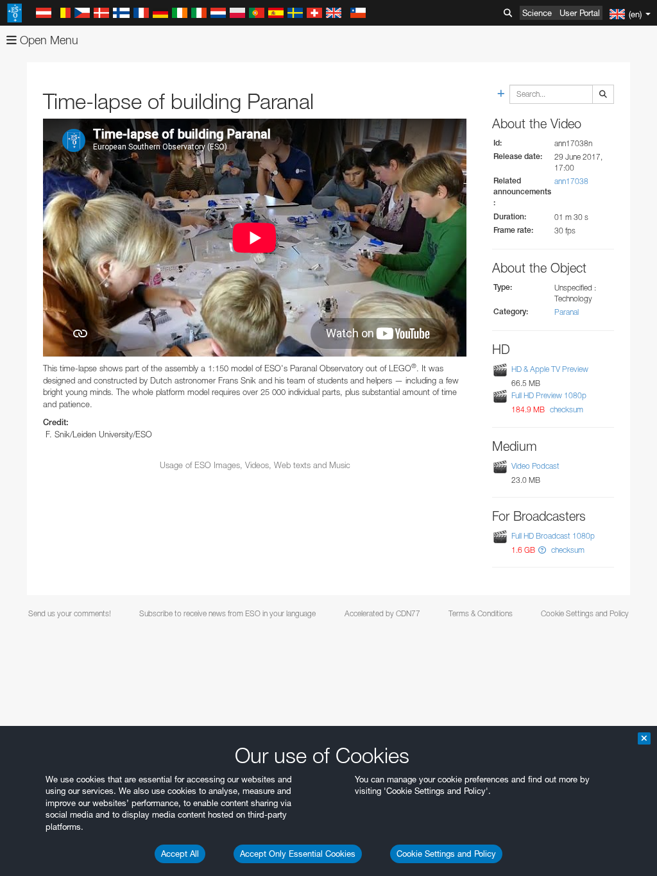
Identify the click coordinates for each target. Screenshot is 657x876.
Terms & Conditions (480, 613)
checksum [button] (565, 409)
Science (537, 13)
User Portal (579, 13)
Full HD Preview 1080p (548, 395)
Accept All (180, 853)
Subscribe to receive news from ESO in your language (227, 613)
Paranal (566, 312)
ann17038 (571, 181)
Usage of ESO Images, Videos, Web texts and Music (255, 465)
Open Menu (47, 40)
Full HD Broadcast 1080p (553, 536)
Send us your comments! (69, 613)
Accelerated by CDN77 (382, 613)
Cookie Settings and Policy (446, 853)
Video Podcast (535, 466)
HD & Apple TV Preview (549, 369)
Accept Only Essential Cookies (297, 853)
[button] (542, 550)
